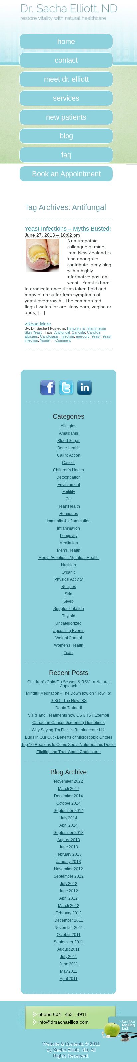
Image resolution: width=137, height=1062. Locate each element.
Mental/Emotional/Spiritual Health (68, 558)
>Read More (38, 323)
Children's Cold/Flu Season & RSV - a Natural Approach (68, 684)
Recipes (68, 587)
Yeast (37, 332)
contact (66, 60)
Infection (67, 336)
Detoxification (68, 477)
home (66, 41)
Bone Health (68, 448)
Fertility (68, 492)
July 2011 (68, 957)
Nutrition (68, 565)
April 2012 (68, 898)
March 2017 (68, 789)
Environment (68, 485)
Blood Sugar (68, 441)
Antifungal (62, 332)
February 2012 (68, 913)
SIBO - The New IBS (69, 701)
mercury (82, 336)
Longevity (68, 536)
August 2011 (68, 949)
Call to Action (68, 455)
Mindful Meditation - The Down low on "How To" (68, 693)
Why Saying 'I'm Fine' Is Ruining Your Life (69, 730)
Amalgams (68, 433)
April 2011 (69, 979)
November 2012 (68, 869)
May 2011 (68, 971)
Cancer (68, 463)
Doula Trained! (68, 708)
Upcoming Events (68, 631)
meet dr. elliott (66, 79)
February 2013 (68, 854)
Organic (69, 572)
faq (66, 155)
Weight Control (68, 638)
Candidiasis (49, 336)
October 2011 (69, 935)
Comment (63, 340)
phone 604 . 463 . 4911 (62, 1014)
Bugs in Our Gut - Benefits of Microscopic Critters (68, 737)
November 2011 (68, 927)
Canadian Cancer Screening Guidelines (68, 723)
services (66, 98)
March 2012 (68, 906)
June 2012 (68, 891)
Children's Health (68, 470)
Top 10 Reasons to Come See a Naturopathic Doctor (68, 745)
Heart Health (68, 506)
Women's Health (68, 645)
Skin (28, 332)
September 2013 (69, 833)
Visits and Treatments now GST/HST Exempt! (68, 715)
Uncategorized (68, 623)
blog (66, 136)
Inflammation (68, 528)
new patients (66, 117)
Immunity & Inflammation (86, 328)
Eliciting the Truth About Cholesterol (68, 752)
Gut (69, 499)
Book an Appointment (66, 174)
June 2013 (68, 847)
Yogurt (45, 340)
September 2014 (69, 811)
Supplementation (68, 609)
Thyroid (68, 616)
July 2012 (68, 884)
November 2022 (68, 781)
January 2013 (68, 862)
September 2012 (69, 876)
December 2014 (68, 796)
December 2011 (68, 920)
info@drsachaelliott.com (63, 1022)
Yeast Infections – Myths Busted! (68, 228)
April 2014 (68, 825)
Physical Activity (68, 579)
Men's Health (68, 550)
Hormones (68, 514)
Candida (78, 332)
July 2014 (68, 818)
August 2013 (68, 840)
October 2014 (68, 803)
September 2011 (68, 942)
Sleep (68, 601)
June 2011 (68, 964)
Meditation (68, 543)
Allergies (68, 426)
